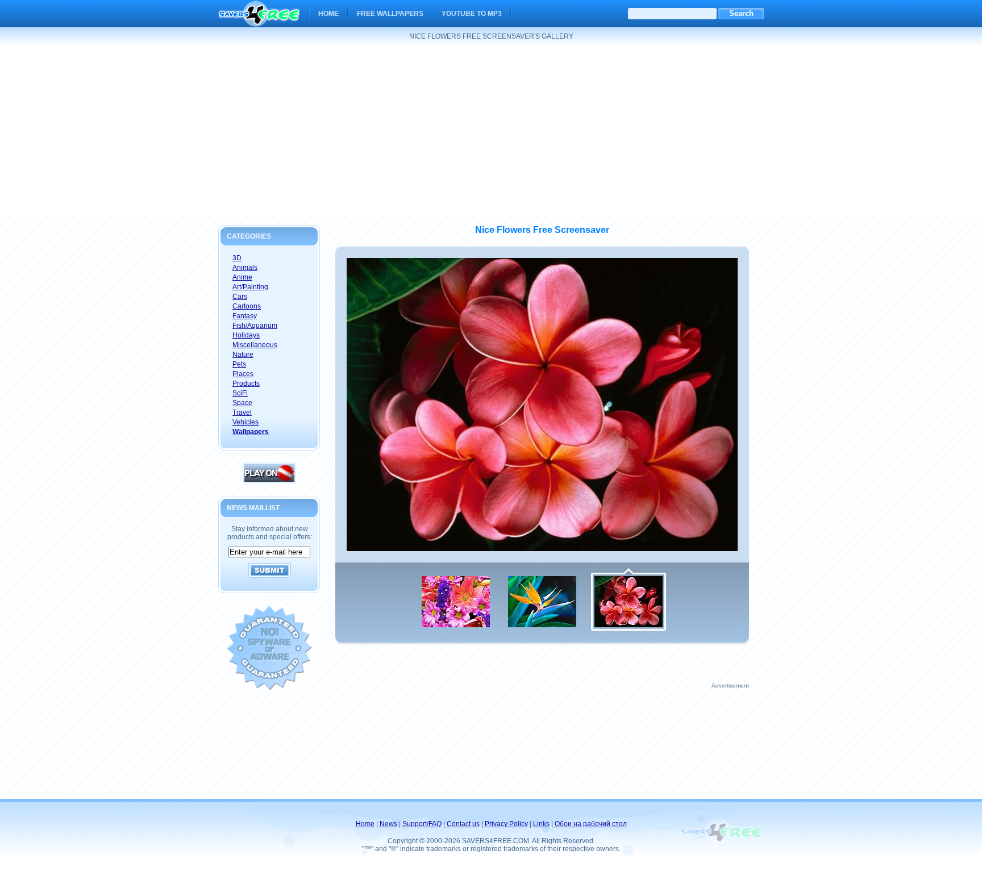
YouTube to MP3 (472, 14)
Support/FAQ (422, 824)
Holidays (246, 335)
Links (541, 824)
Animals (244, 268)
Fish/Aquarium (254, 326)
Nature (242, 355)
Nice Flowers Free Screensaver (542, 230)
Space (242, 403)
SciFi (240, 393)
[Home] (259, 19)
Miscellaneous (254, 345)
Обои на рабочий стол (591, 824)
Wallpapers (250, 432)
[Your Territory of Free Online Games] (269, 481)
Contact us (463, 824)
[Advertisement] (491, 130)
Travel (242, 412)
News (388, 824)
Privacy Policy (506, 824)
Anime (242, 277)
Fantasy (244, 316)
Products (246, 383)
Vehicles (245, 422)
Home (328, 14)
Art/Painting (250, 287)
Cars (239, 297)
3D (237, 258)
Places (242, 374)
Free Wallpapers (390, 14)
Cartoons (246, 306)
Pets (239, 364)
